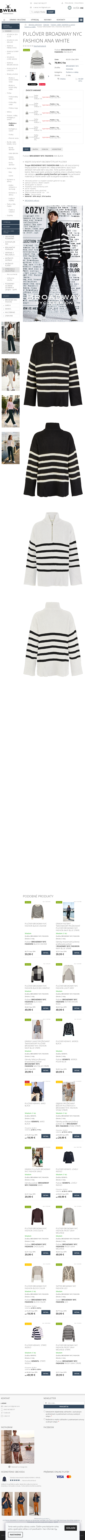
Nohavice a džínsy (11, 180)
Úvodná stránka (4, 20)
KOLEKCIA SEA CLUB (12, 35)
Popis (27, 149)
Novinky (47, 20)
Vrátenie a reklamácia (9, 254)
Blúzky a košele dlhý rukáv (13, 87)
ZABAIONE (9, 316)
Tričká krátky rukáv (13, 98)
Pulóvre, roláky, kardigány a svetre (12, 117)
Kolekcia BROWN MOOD (12, 64)
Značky (6, 296)
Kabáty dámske (11, 158)
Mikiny (9, 112)
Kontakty (61, 20)
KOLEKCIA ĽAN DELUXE (12, 41)
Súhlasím (70, 1528)
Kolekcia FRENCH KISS (12, 47)
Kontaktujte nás (10, 243)
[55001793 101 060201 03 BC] (27, 97)
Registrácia (79, 3)
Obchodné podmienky (9, 238)
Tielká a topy (13, 108)
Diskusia (45, 149)
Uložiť (43, 84)
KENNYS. (8, 309)
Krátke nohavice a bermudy (12, 187)
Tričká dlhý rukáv (12, 103)
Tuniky (11, 134)
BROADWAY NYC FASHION (11, 301)
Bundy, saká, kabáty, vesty (11, 143)
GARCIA (8, 305)
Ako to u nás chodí (8, 232)
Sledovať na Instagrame (19, 1467)
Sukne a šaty (11, 168)
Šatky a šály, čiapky (11, 205)
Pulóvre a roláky (12, 124)
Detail (45, 953)
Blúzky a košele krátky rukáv (13, 80)
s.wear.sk (7, 1416)
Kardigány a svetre (13, 130)
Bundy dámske (11, 149)
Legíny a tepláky (12, 199)
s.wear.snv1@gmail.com (12, 1406)
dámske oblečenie (18, 20)
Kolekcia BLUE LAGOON (12, 69)
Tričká (9, 93)
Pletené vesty (13, 138)
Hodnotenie (56, 149)
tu (56, 1529)
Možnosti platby (9, 265)
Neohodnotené (40, 46)
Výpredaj (35, 20)
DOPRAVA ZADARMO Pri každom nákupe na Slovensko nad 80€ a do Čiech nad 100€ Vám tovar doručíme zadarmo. (41, 1520)
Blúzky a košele (12, 74)
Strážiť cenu (80, 80)
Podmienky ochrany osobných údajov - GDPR (11, 287)
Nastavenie (15, 1534)
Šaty (10, 172)
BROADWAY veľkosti (32, 200)
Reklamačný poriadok (10, 248)
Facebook (7, 1413)
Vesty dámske (11, 164)
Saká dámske (13, 153)
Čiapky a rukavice (12, 211)
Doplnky (10, 215)
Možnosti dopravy (9, 259)
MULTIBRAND (10, 312)
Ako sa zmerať (12, 274)
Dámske (8, 31)
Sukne (11, 176)
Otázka (63, 79)
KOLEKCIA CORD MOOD (12, 58)
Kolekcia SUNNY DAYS (12, 52)
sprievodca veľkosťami (10, 270)
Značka (35, 149)
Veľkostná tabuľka (10, 279)
